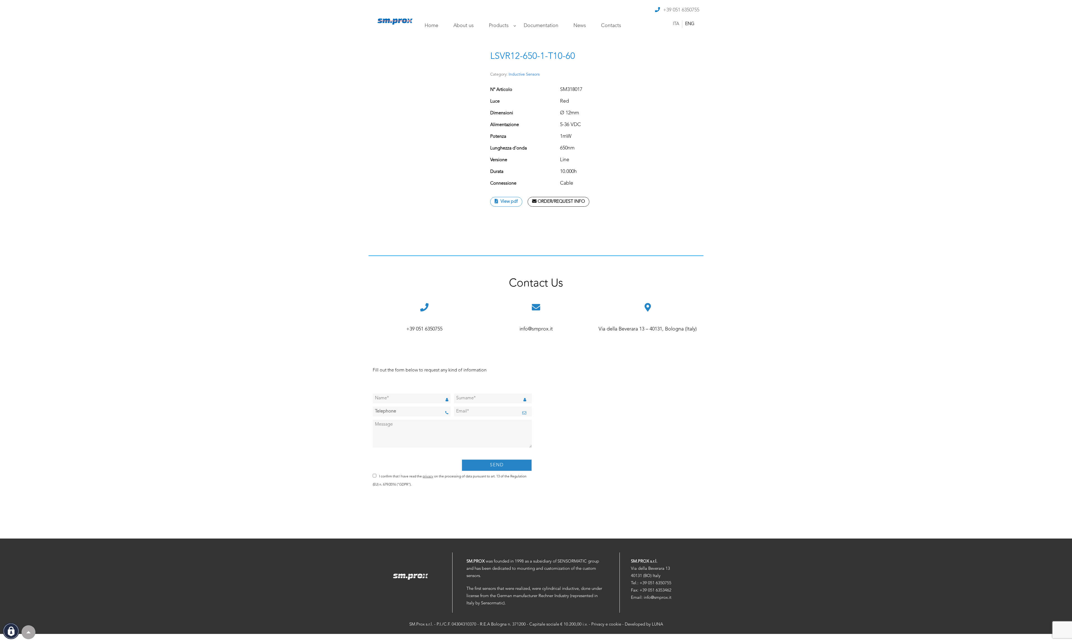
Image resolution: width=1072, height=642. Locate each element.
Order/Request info (561, 201)
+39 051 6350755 (681, 10)
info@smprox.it (536, 329)
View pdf (508, 201)
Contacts (611, 25)
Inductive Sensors (524, 74)
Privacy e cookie (606, 624)
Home (431, 25)
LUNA (657, 624)
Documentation (541, 25)
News (579, 25)
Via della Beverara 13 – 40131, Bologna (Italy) (648, 329)
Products (499, 25)
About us (463, 25)
